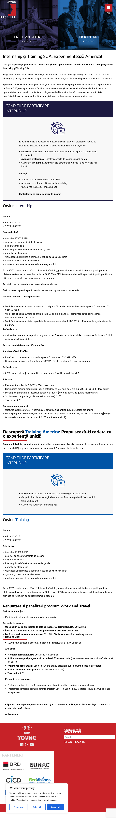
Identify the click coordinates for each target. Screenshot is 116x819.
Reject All (37, 807)
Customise (18, 807)
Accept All (55, 807)
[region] (37, 798)
